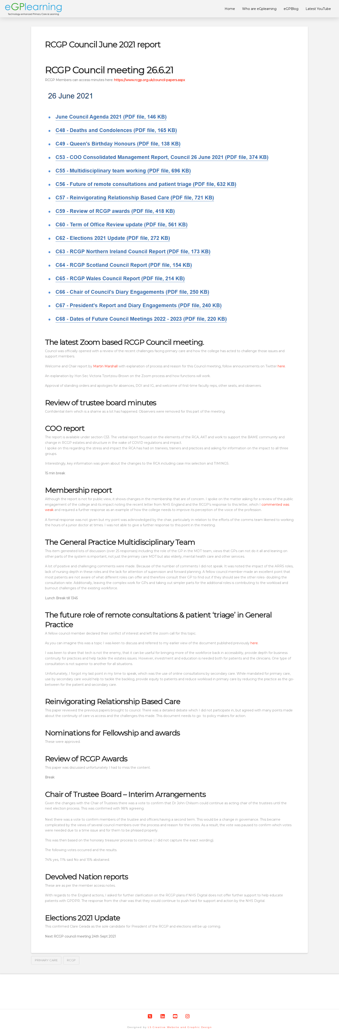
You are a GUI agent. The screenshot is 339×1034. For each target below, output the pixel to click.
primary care (46, 960)
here (281, 366)
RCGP (71, 960)
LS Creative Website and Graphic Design (180, 1027)
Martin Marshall (105, 366)
